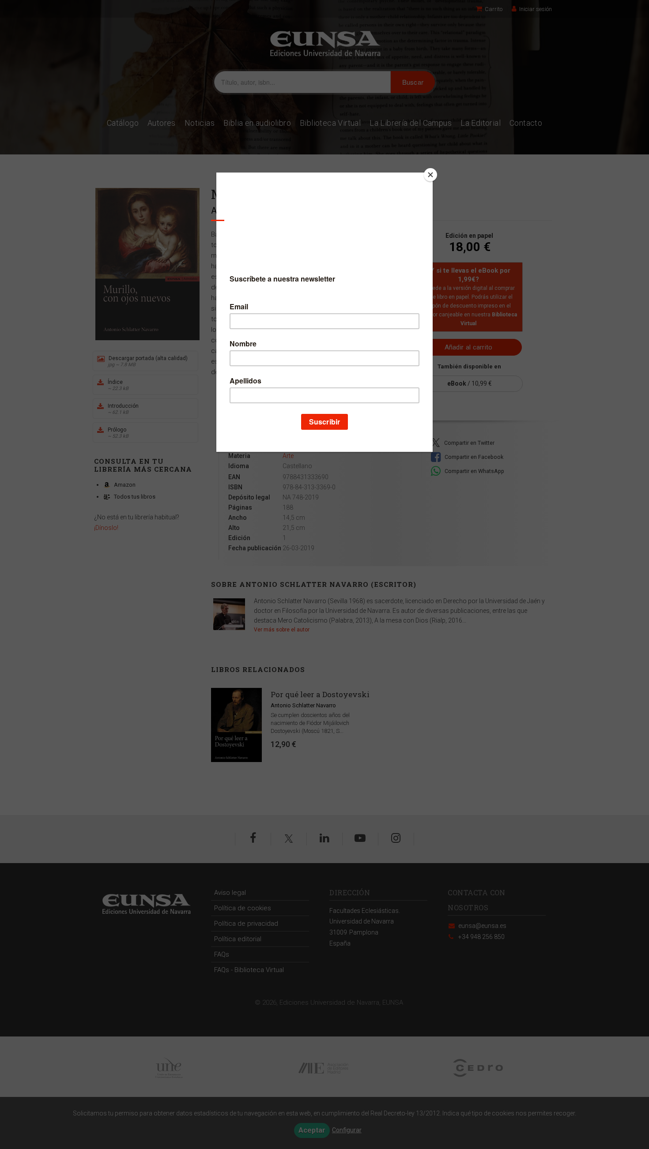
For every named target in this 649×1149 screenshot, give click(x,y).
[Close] (430, 174)
